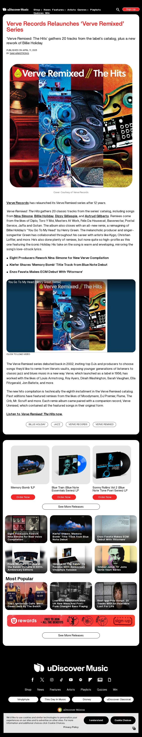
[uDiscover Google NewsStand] (99, 680)
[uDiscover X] (42, 680)
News (47, 10)
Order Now (23, 497)
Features (58, 10)
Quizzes (38, 13)
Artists (71, 10)
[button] (30, 473)
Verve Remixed (105, 424)
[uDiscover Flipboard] (90, 680)
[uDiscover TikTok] (61, 680)
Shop (36, 10)
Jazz (57, 424)
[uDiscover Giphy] (109, 680)
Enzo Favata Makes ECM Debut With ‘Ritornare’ (46, 272)
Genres (82, 10)
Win (47, 13)
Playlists (95, 10)
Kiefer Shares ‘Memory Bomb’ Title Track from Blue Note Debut (58, 265)
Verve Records (78, 424)
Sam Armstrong (19, 53)
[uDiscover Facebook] (32, 680)
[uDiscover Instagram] (51, 680)
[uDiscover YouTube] (71, 680)
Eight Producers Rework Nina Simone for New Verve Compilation (59, 258)
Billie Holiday (37, 424)
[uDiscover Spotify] (80, 680)
